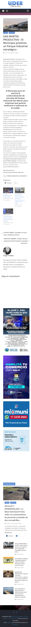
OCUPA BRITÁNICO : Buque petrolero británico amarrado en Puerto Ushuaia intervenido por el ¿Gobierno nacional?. (21, 593)
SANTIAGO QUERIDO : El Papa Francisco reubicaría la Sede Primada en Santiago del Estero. (15, 241)
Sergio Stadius (15, 52)
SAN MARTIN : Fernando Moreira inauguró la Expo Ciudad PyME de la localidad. (8, 218)
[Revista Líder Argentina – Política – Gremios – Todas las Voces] (3, 11)
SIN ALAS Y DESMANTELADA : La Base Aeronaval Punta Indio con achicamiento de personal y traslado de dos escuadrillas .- (16, 513)
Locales (5, 32)
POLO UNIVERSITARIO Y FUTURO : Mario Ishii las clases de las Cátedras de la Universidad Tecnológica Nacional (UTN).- (21, 548)
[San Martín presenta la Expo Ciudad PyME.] (8, 190)
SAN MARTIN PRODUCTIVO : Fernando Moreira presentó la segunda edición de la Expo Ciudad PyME (20, 198)
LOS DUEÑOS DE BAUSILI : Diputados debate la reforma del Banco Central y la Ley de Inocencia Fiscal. (21, 562)
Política (7, 502)
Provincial (13, 502)
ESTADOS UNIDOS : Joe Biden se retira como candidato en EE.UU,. (15, 234)
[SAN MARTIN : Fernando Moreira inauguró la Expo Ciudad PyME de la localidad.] (8, 211)
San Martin (11, 32)
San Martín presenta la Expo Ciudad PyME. (7, 195)
